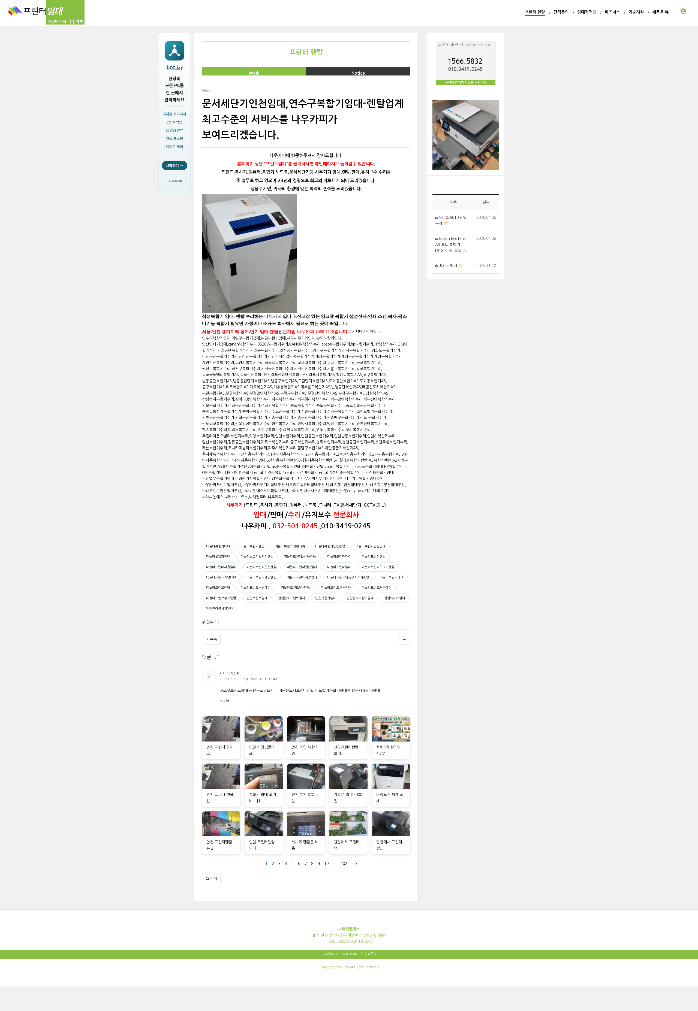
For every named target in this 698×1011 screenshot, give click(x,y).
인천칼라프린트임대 (291, 598)
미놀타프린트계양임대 (302, 577)
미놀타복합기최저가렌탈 (256, 556)
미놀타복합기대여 (218, 546)
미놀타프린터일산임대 (302, 567)
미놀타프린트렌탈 (218, 587)
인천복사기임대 (394, 598)
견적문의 (371, 954)
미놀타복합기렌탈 (252, 546)
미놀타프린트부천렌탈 (296, 587)
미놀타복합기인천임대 (371, 546)
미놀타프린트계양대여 (221, 577)
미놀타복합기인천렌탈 (330, 546)
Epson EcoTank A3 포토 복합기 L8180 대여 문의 (450, 245)
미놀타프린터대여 (339, 556)
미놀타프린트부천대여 (255, 587)
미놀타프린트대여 (392, 577)
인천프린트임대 (256, 598)
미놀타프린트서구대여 (377, 587)
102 (344, 863)
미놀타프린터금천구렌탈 (300, 556)
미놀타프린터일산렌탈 (261, 567)
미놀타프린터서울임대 (221, 567)
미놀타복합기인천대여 (290, 546)
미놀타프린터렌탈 (374, 556)
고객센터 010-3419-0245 (340, 954)
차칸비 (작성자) (229, 673)
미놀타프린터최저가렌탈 (378, 567)
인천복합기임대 (325, 598)
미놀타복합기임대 (218, 556)
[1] (259, 801)
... (334, 863)
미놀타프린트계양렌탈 (261, 577)
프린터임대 (448, 266)
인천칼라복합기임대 (360, 598)
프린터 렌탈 (306, 52)
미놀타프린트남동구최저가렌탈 (348, 577)
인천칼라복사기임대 (219, 608)
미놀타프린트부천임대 (336, 587)
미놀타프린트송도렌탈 (221, 598)
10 (326, 863)
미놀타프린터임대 (339, 567)
